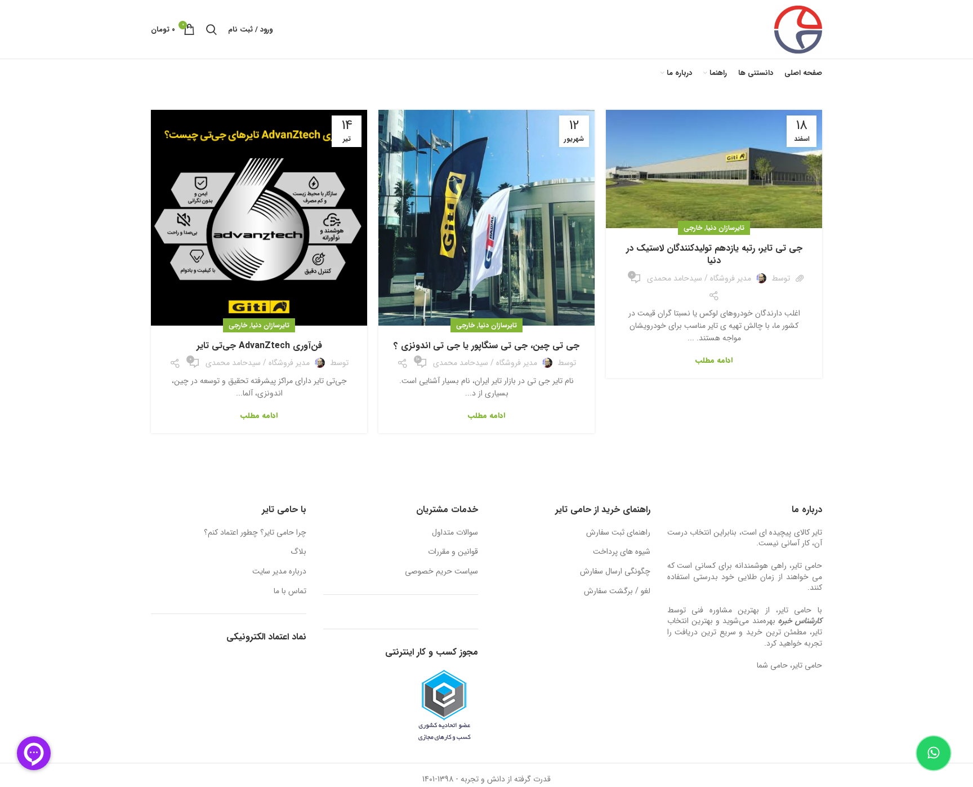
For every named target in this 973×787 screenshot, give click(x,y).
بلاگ (298, 552)
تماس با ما (290, 591)
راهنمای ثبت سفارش (618, 533)
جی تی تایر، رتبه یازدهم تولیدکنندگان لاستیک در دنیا (714, 254)
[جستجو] (211, 29)
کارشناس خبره (800, 621)
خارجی (693, 228)
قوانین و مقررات (453, 552)
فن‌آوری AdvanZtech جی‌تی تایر (259, 346)
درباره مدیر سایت (279, 571)
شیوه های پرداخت (621, 552)
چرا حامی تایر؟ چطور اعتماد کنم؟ (255, 533)
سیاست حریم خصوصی (441, 571)
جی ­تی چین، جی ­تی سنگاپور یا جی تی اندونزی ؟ (486, 346)
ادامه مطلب (714, 360)
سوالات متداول (455, 533)
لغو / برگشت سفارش (617, 591)
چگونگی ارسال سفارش (615, 571)
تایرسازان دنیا (725, 228)
